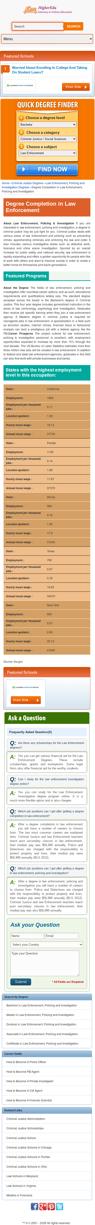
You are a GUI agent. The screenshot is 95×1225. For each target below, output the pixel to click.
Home (5, 183)
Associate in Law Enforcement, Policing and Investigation (42, 1034)
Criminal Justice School (21, 1138)
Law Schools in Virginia (21, 1186)
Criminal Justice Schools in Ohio (26, 1166)
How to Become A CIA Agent (24, 1090)
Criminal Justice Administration (25, 1119)
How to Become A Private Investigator (29, 1081)
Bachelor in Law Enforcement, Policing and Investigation (41, 1005)
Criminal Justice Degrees (27, 183)
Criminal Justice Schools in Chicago (29, 1147)
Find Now (47, 170)
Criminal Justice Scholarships (25, 1128)
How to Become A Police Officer (26, 1062)
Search (73, 26)
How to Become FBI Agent (22, 1071)
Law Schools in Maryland (22, 1176)
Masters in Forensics (19, 1195)
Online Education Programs (47, 10)
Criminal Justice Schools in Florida (28, 1157)
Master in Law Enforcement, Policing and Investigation (40, 1015)
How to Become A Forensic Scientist (29, 1100)
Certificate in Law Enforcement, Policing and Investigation (42, 1043)
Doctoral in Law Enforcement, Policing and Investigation (41, 1024)
